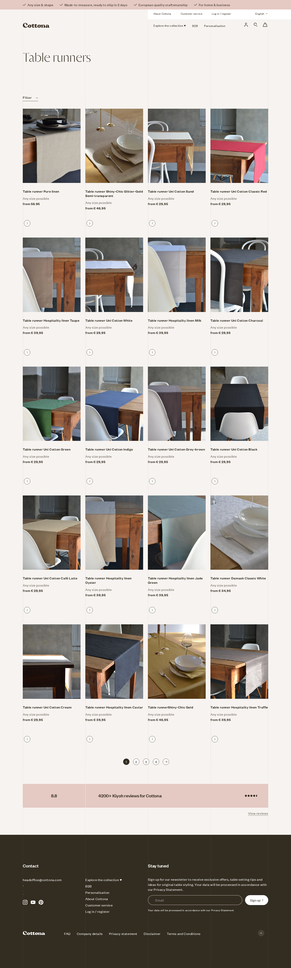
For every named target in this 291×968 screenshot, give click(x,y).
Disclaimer (152, 933)
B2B (88, 886)
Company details (90, 933)
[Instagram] (25, 902)
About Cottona (162, 13)
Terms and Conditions (184, 933)
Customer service (192, 13)
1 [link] (126, 762)
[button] (255, 25)
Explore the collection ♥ (103, 880)
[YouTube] (33, 902)
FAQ (67, 933)
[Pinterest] (41, 902)
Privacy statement (123, 933)
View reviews (258, 813)
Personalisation (97, 892)
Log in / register (221, 13)
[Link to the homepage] (62, 19)
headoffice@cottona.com (42, 880)
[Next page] (166, 762)
